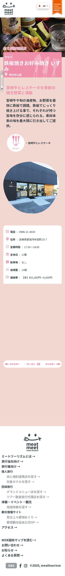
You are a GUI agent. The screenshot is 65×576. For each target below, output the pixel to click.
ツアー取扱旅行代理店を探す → (28, 497)
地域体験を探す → (19, 507)
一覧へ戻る (30, 363)
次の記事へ (50, 363)
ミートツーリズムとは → (18, 456)
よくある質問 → (12, 555)
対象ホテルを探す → (20, 481)
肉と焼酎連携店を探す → (23, 476)
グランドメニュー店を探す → (26, 492)
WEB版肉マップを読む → (19, 540)
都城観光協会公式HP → (23, 522)
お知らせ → (9, 550)
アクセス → (9, 527)
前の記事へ (15, 363)
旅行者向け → (11, 466)
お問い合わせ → (12, 545)
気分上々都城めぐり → (22, 517)
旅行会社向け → (12, 461)
